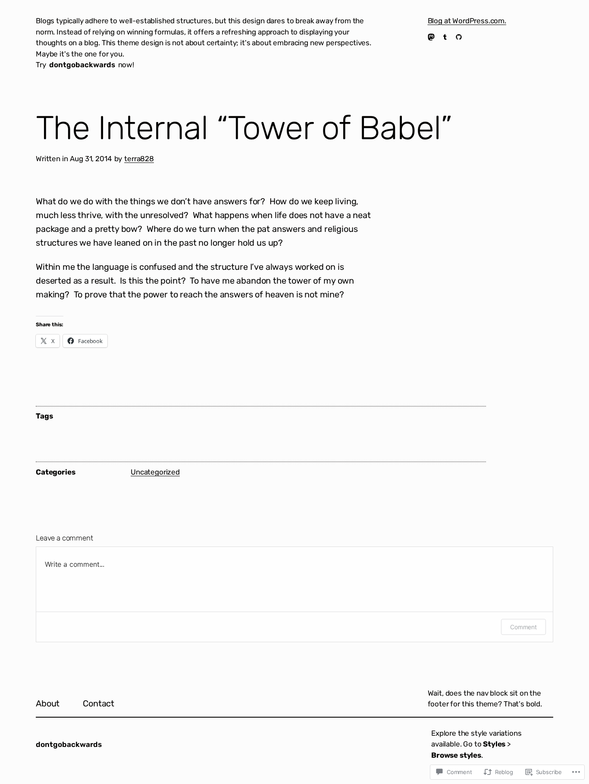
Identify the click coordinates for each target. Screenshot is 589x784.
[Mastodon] (431, 37)
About (48, 703)
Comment (523, 627)
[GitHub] (458, 37)
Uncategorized (155, 472)
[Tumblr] (445, 37)
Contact (98, 703)
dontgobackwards (82, 64)
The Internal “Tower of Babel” (244, 128)
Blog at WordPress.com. (467, 20)
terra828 (139, 158)
